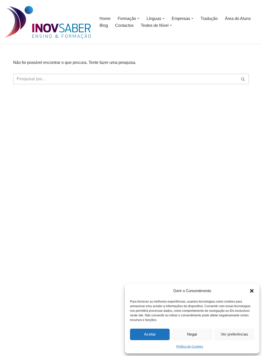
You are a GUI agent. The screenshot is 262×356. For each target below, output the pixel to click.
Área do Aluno (238, 18)
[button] (251, 290)
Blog (104, 25)
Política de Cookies (189, 346)
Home (105, 18)
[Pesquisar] (243, 79)
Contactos (124, 25)
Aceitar (150, 334)
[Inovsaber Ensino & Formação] (47, 22)
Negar (192, 334)
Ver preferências (234, 334)
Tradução (209, 18)
